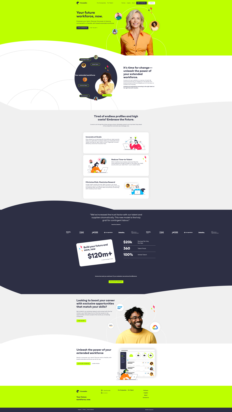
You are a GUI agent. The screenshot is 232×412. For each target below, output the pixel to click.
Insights (128, 3)
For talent (93, 27)
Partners (123, 3)
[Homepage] (81, 3)
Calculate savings (116, 281)
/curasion (105, 393)
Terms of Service (90, 409)
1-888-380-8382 (106, 390)
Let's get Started (83, 363)
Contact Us (146, 397)
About (133, 3)
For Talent (110, 3)
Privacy (84, 409)
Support (79, 409)
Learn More (95, 363)
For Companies (101, 3)
